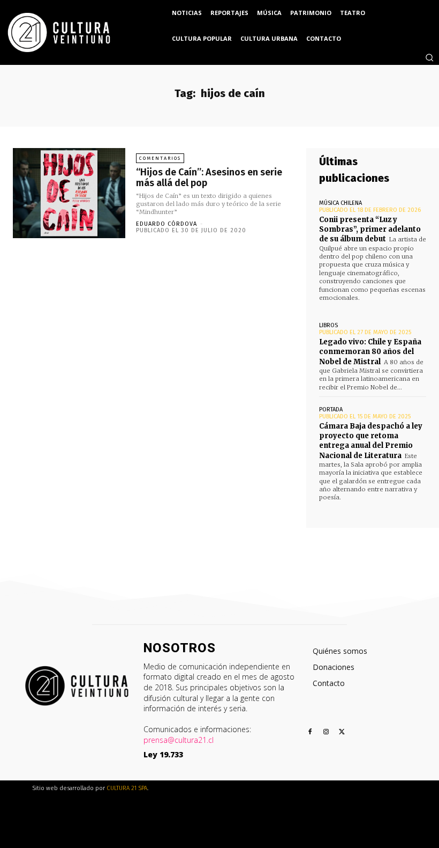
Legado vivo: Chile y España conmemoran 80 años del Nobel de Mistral (370, 351)
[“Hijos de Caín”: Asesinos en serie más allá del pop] (69, 193)
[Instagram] (326, 732)
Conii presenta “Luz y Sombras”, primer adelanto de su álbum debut (370, 229)
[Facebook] (310, 732)
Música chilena (340, 203)
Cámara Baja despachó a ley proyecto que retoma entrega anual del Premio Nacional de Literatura (370, 441)
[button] (429, 57)
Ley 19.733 (163, 754)
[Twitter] (342, 732)
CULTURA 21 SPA (127, 788)
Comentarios (160, 158)
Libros (328, 325)
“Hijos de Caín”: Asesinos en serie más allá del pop (209, 177)
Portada (331, 409)
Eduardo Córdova (166, 223)
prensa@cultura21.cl (178, 740)
